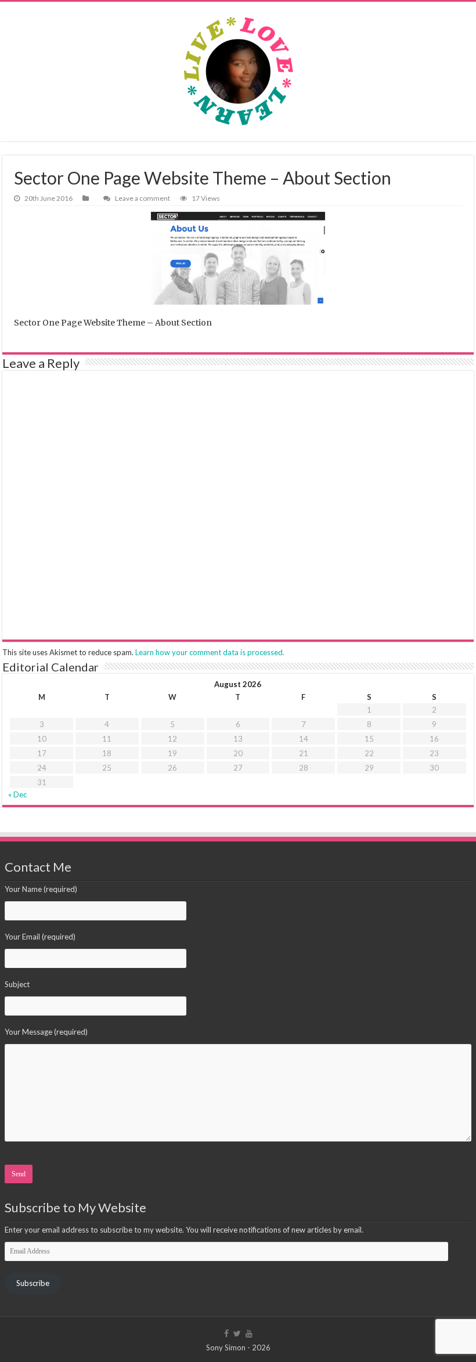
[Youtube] (249, 1334)
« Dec (17, 794)
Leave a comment (142, 198)
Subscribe (32, 1283)
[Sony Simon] (238, 71)
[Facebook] (226, 1334)
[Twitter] (237, 1334)
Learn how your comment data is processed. (209, 652)
